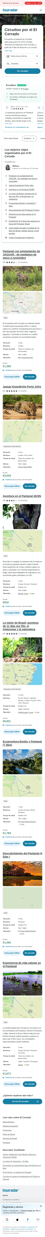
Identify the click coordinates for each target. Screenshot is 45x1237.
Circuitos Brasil (7, 15)
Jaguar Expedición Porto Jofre (21, 185)
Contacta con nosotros (11, 1199)
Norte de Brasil (9, 1134)
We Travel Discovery (25, 357)
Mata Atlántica (8, 1122)
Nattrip (20, 1065)
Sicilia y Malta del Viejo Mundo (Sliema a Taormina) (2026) (19, 1156)
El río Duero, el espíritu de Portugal (17, 1172)
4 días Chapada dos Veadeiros (21, 238)
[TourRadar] (11, 10)
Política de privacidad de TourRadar (21, 1229)
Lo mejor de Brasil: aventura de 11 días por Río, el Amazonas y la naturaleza (23, 196)
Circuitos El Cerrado (19, 15)
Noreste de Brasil (10, 1138)
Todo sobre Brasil (11, 138)
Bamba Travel (23, 594)
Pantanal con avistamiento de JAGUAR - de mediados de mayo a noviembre (18, 127)
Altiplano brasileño (10, 1126)
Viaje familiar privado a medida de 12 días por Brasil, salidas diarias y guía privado (24, 231)
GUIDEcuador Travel (25, 712)
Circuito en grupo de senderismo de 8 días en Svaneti (21, 1178)
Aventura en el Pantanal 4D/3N (21, 190)
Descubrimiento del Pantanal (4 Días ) (24, 210)
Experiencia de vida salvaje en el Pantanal (22, 215)
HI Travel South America (27, 822)
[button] (22, 370)
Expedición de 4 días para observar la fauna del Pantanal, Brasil (24, 222)
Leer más (8, 51)
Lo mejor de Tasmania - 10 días (15, 1161)
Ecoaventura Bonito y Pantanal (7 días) (22, 204)
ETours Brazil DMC (25, 467)
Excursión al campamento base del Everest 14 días (22, 1167)
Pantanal (6, 1143)
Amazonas (7, 1130)
